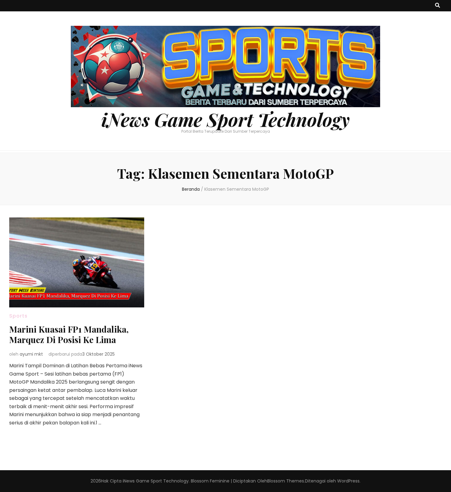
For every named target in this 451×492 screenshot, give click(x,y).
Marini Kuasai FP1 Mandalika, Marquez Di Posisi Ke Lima (69, 334)
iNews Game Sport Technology (225, 119)
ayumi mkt (31, 354)
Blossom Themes (285, 481)
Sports (18, 315)
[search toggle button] (437, 6)
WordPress (348, 481)
